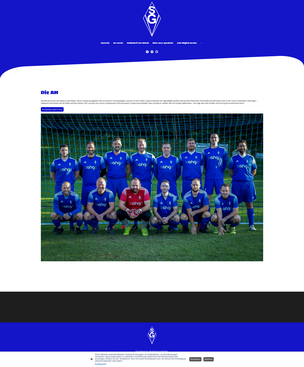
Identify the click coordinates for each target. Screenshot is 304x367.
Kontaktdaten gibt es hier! (52, 109)
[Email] (156, 51)
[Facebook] (147, 51)
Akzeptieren (195, 359)
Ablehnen (208, 359)
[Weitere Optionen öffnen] (201, 43)
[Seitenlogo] (152, 19)
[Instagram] (152, 51)
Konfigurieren (100, 364)
